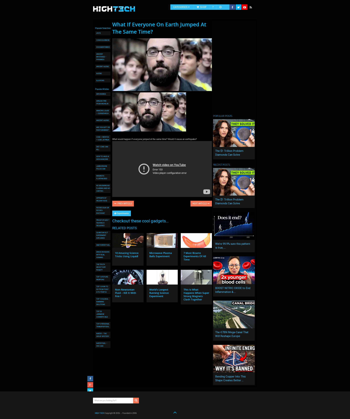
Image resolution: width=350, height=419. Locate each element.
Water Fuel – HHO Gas (101, 344)
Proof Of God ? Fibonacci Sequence (102, 223)
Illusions (100, 80)
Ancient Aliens (102, 67)
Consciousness (102, 40)
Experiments (123, 213)
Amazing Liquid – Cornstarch (102, 112)
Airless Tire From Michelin (102, 102)
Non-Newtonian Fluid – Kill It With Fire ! (125, 293)
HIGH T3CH (99, 413)
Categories (180, 7)
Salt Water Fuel (103, 245)
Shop (202, 7)
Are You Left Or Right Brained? (103, 128)
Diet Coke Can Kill (102, 148)
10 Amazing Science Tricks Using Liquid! (126, 254)
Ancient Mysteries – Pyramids (101, 57)
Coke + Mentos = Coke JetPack (102, 138)
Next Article (199, 203)
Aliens (99, 73)
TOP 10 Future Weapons (102, 278)
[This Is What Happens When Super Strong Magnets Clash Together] (196, 278)
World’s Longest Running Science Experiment (159, 293)
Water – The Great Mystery (102, 335)
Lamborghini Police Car (101, 167)
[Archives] (221, 7)
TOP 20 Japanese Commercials (102, 314)
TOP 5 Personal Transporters (102, 325)
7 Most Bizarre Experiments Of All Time (194, 256)
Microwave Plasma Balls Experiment (160, 254)
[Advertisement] (233, 69)
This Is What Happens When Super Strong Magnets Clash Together (196, 294)
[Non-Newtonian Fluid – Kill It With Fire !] (127, 278)
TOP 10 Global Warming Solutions (102, 301)
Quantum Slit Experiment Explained (102, 235)
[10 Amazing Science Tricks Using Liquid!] (127, 241)
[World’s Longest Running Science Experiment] (162, 278)
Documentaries (103, 47)
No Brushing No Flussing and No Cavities (103, 188)
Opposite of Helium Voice (101, 199)
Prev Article (124, 203)
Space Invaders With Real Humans (102, 254)
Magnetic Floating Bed (101, 177)
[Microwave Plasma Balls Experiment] (162, 241)
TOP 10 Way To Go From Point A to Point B (102, 289)
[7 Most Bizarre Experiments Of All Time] (196, 241)
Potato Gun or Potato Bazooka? (102, 210)
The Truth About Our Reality (101, 267)
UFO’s (98, 33)
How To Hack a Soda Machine (102, 158)
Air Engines (101, 94)
